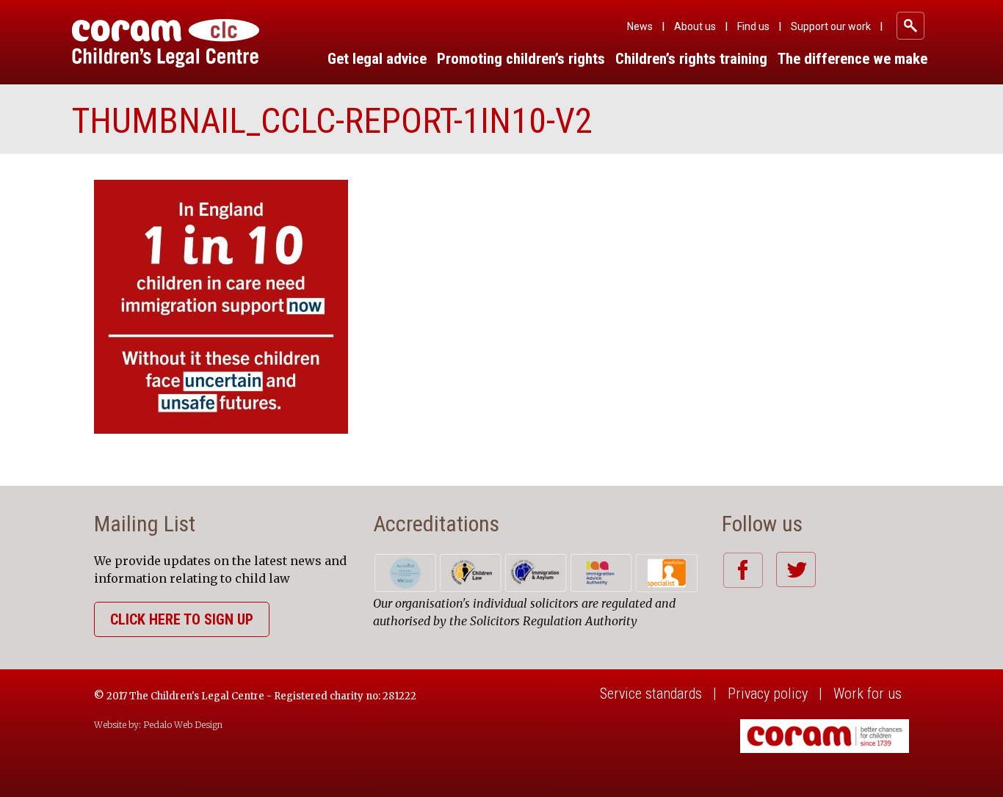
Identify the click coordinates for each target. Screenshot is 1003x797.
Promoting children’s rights (521, 59)
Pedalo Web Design (182, 724)
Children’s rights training (691, 59)
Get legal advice (377, 59)
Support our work (831, 26)
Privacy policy (768, 693)
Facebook (743, 570)
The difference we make (852, 59)
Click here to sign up (181, 619)
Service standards (651, 693)
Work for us (867, 693)
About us (695, 26)
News (640, 26)
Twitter (795, 569)
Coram (165, 43)
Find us (753, 26)
